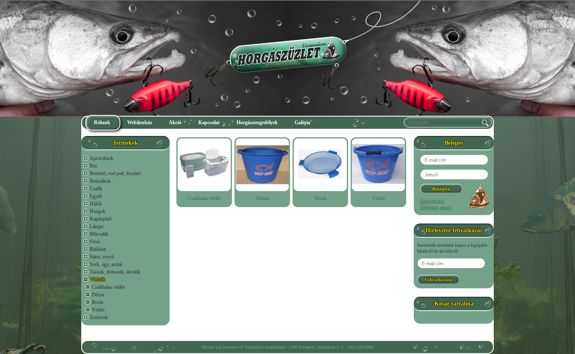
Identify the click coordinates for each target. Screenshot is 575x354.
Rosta (97, 302)
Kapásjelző (101, 219)
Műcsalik (99, 234)
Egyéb (96, 196)
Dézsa (98, 295)
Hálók (96, 204)
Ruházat (98, 249)
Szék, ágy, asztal (106, 264)
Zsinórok (99, 317)
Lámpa (96, 226)
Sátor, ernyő (102, 257)
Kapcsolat (209, 122)
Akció (175, 122)
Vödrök (97, 279)
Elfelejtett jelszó (435, 207)
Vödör (98, 310)
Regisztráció (432, 201)
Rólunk (102, 122)
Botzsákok (100, 181)
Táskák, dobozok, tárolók (115, 272)
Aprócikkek (101, 158)
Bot (93, 166)
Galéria (302, 122)
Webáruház (139, 122)
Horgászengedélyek (257, 122)
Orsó (95, 242)
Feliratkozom (438, 279)
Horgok (97, 211)
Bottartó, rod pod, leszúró (115, 173)
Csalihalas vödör (108, 287)
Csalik (96, 189)
